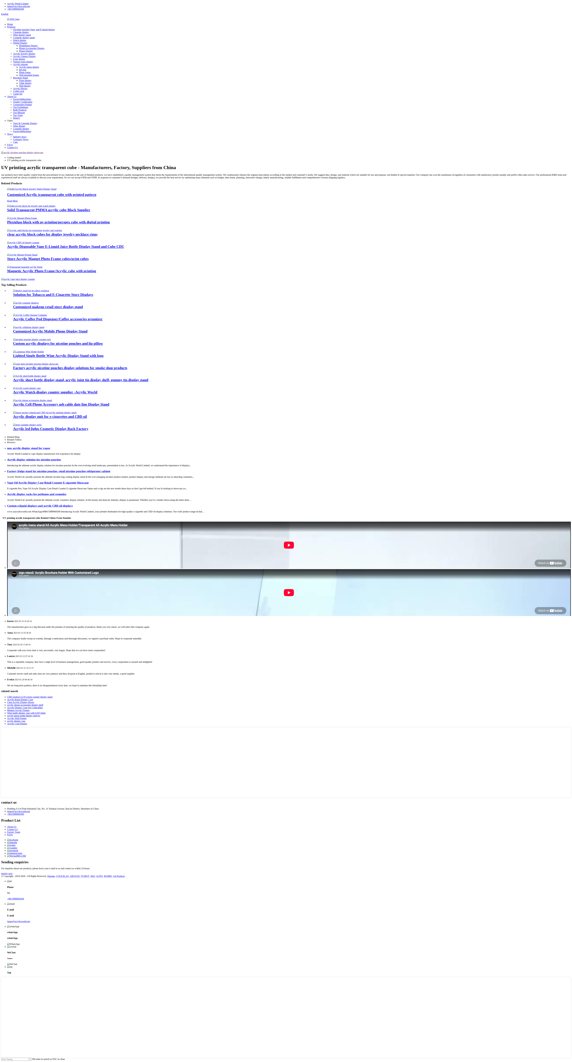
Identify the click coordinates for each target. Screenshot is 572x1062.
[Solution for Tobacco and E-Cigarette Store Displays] (31, 290)
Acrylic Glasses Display (24, 56)
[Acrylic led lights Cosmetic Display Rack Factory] (27, 425)
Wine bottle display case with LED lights (26, 713)
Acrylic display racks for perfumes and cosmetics (36, 494)
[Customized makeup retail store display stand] (26, 303)
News (10, 134)
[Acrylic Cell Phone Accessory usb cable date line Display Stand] (32, 400)
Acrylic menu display (29, 67)
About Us (11, 96)
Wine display (19, 126)
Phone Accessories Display (32, 48)
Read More (12, 201)
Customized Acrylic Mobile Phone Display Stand (50, 331)
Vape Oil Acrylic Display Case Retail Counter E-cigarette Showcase (48, 482)
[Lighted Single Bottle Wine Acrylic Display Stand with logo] (28, 351)
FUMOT (85, 876)
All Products (119, 876)
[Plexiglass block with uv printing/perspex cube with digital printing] (22, 218)
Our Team (18, 115)
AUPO (99, 876)
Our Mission (19, 112)
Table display (25, 83)
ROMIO (108, 876)
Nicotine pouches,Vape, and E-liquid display (34, 29)
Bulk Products (20, 110)
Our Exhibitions (20, 107)
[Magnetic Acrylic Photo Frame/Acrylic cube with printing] (24, 267)
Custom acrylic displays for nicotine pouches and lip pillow (58, 343)
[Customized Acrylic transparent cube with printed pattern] (31, 189)
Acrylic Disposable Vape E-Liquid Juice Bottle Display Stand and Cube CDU (65, 246)
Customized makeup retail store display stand (48, 307)
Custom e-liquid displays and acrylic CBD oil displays (40, 505)
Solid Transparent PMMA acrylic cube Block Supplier (48, 210)
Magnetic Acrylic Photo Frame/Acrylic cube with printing (51, 271)
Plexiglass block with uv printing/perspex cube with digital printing (58, 222)
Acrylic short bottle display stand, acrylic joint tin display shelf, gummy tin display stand (80, 380)
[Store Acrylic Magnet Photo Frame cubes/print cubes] (22, 255)
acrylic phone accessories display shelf (25, 705)
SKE (92, 876)
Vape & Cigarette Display (25, 123)
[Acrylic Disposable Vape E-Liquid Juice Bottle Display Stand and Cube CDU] (23, 242)
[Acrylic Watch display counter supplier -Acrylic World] (27, 388)
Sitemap (51, 876)
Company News (20, 139)
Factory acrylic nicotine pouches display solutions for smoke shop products (70, 368)
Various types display (23, 61)
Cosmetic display (21, 128)
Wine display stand (22, 35)
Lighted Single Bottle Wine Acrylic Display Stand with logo (58, 356)
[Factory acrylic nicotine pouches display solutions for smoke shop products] (35, 364)
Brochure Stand (20, 78)
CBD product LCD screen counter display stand (29, 697)
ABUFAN (75, 876)
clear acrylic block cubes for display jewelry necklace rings (52, 234)
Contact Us (12, 147)
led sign (22, 69)
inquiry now (7, 873)
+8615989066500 (15, 9)
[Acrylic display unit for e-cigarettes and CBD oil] (44, 412)
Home (10, 24)
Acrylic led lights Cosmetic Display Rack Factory (50, 429)
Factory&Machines (22, 99)
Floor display (25, 80)
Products (11, 27)
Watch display (19, 40)
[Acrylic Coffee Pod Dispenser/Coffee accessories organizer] (30, 315)
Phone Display (26, 51)
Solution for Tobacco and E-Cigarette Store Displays (53, 295)
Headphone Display (28, 45)
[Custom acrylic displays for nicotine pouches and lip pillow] (32, 339)
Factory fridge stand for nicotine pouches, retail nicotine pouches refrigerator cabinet (58, 471)
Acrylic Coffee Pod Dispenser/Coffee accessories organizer (58, 319)
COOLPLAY (62, 876)
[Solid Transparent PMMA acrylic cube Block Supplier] (31, 206)
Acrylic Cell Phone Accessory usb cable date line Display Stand (61, 404)
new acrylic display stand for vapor (28, 448)
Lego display (19, 59)
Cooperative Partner (22, 104)
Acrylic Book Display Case (20, 699)
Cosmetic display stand (24, 37)
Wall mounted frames (29, 75)
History (16, 118)
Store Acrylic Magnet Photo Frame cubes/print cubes (48, 259)
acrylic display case (16, 721)
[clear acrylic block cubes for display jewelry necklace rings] (34, 230)
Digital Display (20, 43)
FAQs (10, 145)
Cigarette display (21, 32)
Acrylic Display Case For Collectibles (25, 707)
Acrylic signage (20, 64)
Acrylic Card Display (17, 723)
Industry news (19, 136)
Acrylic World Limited (17, 3)
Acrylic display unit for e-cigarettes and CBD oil (50, 416)
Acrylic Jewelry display (24, 53)
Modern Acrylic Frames (18, 710)
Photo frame (25, 72)
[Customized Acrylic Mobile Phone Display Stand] (28, 327)
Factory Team (13, 832)
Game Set (17, 94)
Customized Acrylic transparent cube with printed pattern (51, 195)
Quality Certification (22, 102)
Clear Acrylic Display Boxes (20, 702)
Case (15, 142)
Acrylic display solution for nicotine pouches (34, 459)
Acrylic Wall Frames (17, 718)
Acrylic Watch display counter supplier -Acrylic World (55, 392)
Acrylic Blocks (20, 88)
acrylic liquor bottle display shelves (23, 715)
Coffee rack (18, 91)
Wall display (25, 86)
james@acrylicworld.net (18, 6)
